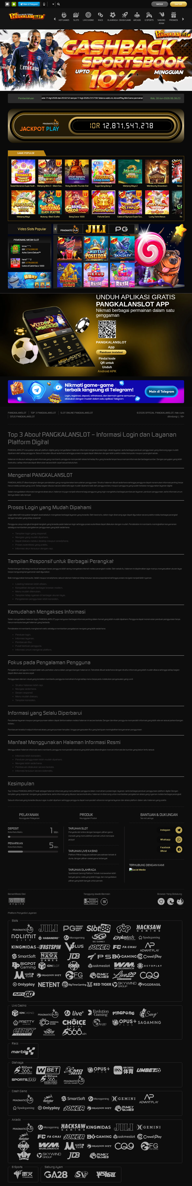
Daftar (178, 4)
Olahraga (112, 20)
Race (100, 20)
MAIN (25, 171)
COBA (72, 244)
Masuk (159, 4)
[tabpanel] (96, 60)
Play (52, 129)
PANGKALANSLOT (17, 412)
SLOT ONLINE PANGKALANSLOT (76, 412)
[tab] (70, 229)
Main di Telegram (30, 4)
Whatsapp (165, 839)
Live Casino (88, 20)
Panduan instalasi (111, 352)
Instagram (165, 830)
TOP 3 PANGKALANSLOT (43, 412)
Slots (76, 20)
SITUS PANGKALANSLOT (22, 416)
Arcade (137, 20)
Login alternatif (14, 514)
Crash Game (125, 20)
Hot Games (64, 20)
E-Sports (149, 20)
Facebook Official (165, 849)
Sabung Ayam (161, 22)
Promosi (173, 20)
